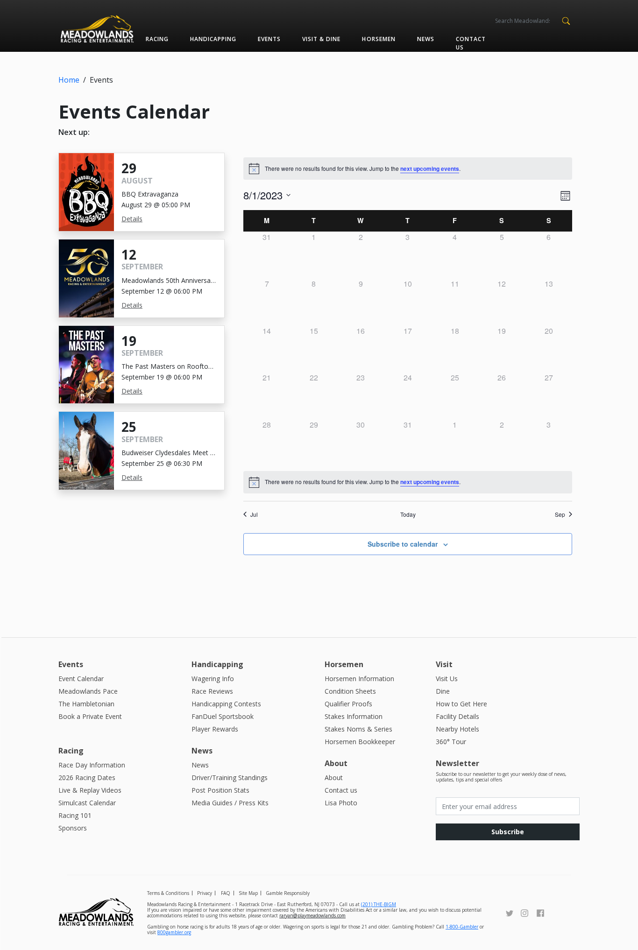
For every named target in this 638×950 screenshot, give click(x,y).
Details (131, 218)
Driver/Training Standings (229, 777)
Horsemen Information (359, 678)
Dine (443, 691)
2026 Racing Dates (86, 777)
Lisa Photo (341, 802)
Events (269, 39)
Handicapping (213, 39)
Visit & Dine (321, 39)
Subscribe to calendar (403, 544)
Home (68, 80)
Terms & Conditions (168, 893)
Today (408, 514)
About (334, 777)
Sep (560, 514)
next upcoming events (429, 168)
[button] (566, 20)
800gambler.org (174, 932)
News (425, 39)
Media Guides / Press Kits (230, 802)
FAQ (225, 893)
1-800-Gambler (462, 926)
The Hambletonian (86, 703)
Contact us (471, 43)
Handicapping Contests (226, 703)
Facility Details (457, 716)
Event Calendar (81, 678)
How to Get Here (461, 703)
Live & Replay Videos (89, 790)
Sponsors (72, 827)
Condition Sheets (350, 691)
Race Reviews (212, 691)
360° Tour (451, 741)
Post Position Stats (220, 790)
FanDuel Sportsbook (222, 716)
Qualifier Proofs (348, 703)
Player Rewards (214, 729)
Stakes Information (354, 716)
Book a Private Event (90, 716)
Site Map (248, 893)
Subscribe (507, 831)
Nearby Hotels (457, 729)
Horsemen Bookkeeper (360, 741)
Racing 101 (75, 815)
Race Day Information (91, 764)
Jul (254, 514)
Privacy (204, 893)
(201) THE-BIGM (378, 904)
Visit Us (447, 678)
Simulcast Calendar (87, 802)
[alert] (407, 482)
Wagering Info (212, 678)
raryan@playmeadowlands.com (312, 915)
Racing (157, 39)
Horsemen (378, 39)
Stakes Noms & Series (358, 729)
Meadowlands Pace (88, 691)
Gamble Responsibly (288, 893)
